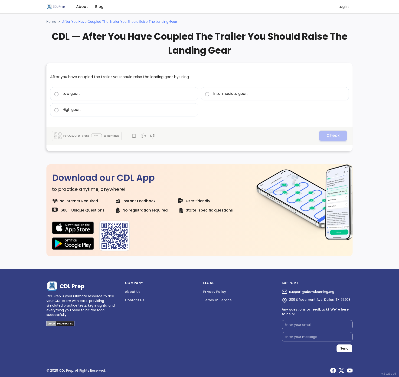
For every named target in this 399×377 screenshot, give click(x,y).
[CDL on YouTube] (350, 370)
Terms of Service (217, 300)
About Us (133, 291)
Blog (99, 6)
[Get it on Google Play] (73, 243)
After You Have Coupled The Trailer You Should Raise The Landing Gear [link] (119, 21)
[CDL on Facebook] (333, 370)
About (82, 6)
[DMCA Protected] (60, 325)
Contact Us (134, 300)
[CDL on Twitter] (341, 370)
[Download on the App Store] (73, 227)
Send (344, 348)
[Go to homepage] (55, 7)
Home (51, 21)
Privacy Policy (214, 291)
